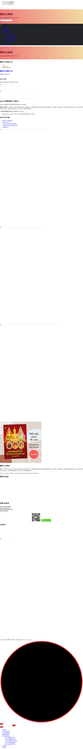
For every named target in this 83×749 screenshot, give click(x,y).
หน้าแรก (4, 26)
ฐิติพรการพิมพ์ (6, 14)
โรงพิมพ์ (4, 42)
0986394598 (11, 1)
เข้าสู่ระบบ (6, 82)
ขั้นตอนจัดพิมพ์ (6, 31)
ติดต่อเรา (5, 44)
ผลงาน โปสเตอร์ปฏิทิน (10, 39)
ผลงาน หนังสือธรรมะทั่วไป (11, 38)
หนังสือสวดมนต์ (6, 28)
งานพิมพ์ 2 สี (5, 127)
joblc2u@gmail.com (10, 2)
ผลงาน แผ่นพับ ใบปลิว (10, 41)
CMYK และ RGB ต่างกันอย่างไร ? (10, 125)
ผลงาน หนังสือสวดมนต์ (10, 36)
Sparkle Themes (28, 639)
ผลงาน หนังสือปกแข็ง (10, 34)
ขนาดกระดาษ (6, 122)
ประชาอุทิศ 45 (10, 4)
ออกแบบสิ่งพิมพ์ (6, 30)
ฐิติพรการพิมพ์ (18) (6, 71)
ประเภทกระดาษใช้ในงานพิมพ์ (9, 123)
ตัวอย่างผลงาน (6, 33)
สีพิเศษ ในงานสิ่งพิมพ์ (7, 120)
